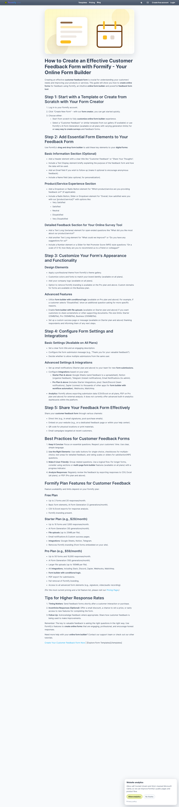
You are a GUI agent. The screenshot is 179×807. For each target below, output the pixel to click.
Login (172, 2)
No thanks (149, 797)
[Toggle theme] (141, 3)
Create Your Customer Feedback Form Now (65, 642)
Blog (99, 2)
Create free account (160, 2)
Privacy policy (132, 801)
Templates (82, 2)
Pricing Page (112, 590)
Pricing (92, 2)
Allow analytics (134, 797)
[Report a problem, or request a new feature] (147, 3)
